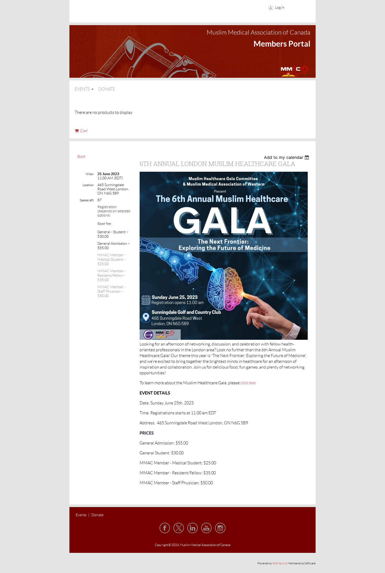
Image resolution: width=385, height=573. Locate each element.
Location (88, 185)
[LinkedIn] (192, 528)
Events (81, 515)
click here (248, 383)
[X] (178, 528)
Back (81, 156)
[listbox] (287, 157)
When (90, 174)
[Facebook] (165, 528)
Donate (97, 515)
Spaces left (87, 200)
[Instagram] (220, 528)
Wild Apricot (280, 563)
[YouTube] (206, 528)
